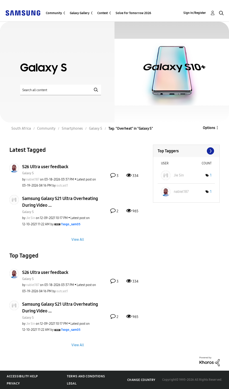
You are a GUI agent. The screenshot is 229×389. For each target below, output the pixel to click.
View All (77, 239)
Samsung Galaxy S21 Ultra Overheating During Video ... (60, 202)
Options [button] (209, 128)
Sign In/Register (194, 13)
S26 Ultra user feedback (45, 166)
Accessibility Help (22, 376)
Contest (102, 13)
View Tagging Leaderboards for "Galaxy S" (186, 151)
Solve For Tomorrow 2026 (133, 13)
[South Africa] (22, 13)
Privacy (13, 383)
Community (54, 13)
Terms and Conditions (86, 376)
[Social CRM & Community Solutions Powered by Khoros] (209, 361)
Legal (71, 383)
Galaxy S (28, 173)
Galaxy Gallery (79, 13)
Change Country (141, 380)
